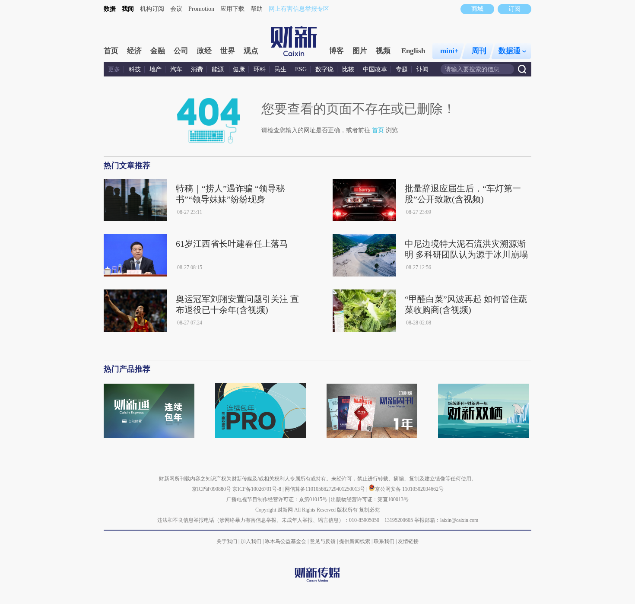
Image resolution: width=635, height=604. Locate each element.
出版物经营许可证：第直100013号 (370, 499)
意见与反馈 (323, 541)
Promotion (201, 9)
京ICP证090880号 (211, 489)
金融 (157, 51)
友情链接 (408, 541)
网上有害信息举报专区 (299, 9)
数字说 (324, 69)
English (413, 51)
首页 (111, 51)
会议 (176, 9)
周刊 (479, 51)
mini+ (449, 51)
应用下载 (232, 9)
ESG (301, 69)
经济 (134, 51)
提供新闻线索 (354, 541)
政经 (204, 51)
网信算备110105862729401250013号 (325, 489)
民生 (280, 69)
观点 (251, 51)
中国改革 (375, 69)
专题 (402, 69)
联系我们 (384, 541)
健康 (239, 69)
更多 (114, 69)
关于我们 (226, 541)
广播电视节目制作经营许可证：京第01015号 (276, 499)
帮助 (257, 9)
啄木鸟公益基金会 (286, 541)
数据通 (509, 51)
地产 (155, 69)
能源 (218, 69)
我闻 (128, 9)
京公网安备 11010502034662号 (409, 489)
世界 (227, 51)
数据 (110, 9)
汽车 (176, 69)
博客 (336, 51)
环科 (260, 69)
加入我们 (251, 541)
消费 (197, 69)
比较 (348, 69)
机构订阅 (152, 9)
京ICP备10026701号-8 (257, 489)
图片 (359, 51)
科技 (135, 69)
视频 (383, 51)
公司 (181, 51)
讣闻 (422, 69)
